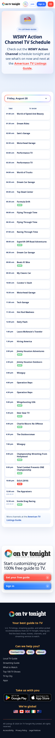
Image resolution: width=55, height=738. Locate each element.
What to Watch (10, 667)
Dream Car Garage (26, 182)
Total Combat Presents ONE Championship (30, 468)
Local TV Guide (10, 658)
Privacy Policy (21, 730)
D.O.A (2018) (22, 480)
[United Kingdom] (27, 711)
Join (32, 4)
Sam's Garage (23, 133)
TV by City (7, 676)
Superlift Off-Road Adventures (32, 241)
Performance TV (25, 153)
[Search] (25, 4)
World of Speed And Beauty (30, 113)
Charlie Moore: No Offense (30, 423)
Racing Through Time (27, 232)
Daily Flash (22, 322)
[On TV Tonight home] (27, 553)
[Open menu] (50, 4)
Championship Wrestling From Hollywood (32, 455)
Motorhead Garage (26, 143)
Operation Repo (24, 382)
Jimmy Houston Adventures (30, 351)
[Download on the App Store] (40, 697)
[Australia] (39, 711)
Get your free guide (18, 577)
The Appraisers (24, 491)
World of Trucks (24, 172)
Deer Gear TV (23, 413)
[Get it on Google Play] (16, 697)
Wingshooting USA (26, 402)
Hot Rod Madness (25, 312)
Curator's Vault (24, 283)
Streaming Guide (11, 663)
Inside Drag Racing (26, 501)
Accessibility (8, 730)
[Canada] (21, 711)
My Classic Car (24, 273)
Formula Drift (23, 201)
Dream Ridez (23, 123)
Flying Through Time (27, 212)
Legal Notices (35, 730)
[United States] (15, 711)
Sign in (41, 4)
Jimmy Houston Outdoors (29, 362)
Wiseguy (21, 373)
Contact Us (17, 652)
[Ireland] (33, 711)
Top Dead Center (25, 192)
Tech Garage (23, 302)
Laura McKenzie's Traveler (29, 331)
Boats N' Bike (23, 262)
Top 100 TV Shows (11, 671)
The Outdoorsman (26, 434)
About (40, 652)
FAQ (30, 652)
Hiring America (24, 341)
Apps (5, 680)
